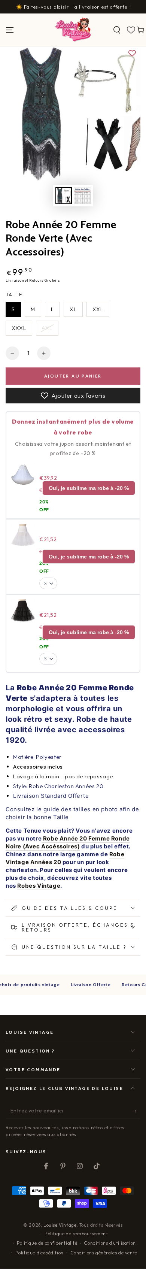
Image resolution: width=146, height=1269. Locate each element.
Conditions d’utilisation (110, 1243)
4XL (47, 328)
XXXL (19, 328)
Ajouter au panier (73, 376)
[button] (117, 30)
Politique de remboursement (76, 1233)
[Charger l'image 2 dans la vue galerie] (82, 195)
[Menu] (9, 30)
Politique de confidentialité (47, 1243)
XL (73, 309)
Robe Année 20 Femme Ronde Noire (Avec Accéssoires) (68, 842)
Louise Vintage (59, 1225)
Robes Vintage (38, 885)
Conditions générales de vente (103, 1253)
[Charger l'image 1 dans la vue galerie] (63, 195)
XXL (97, 309)
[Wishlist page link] (131, 30)
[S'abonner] (136, 1111)
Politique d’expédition (39, 1253)
